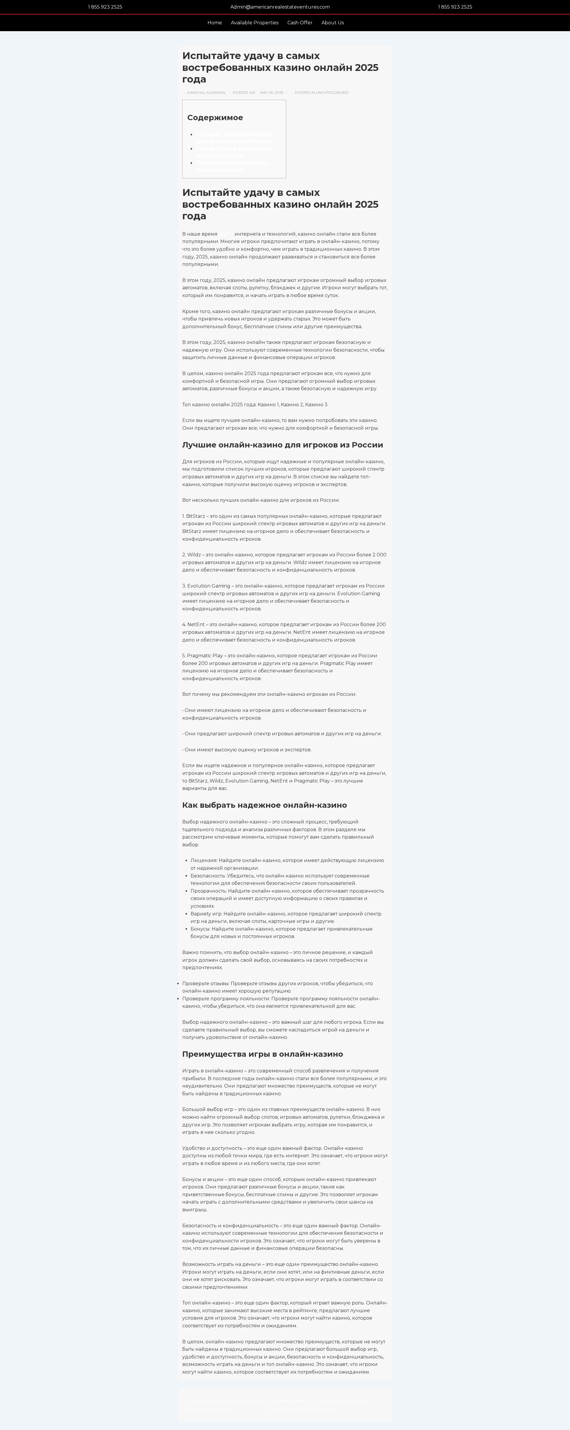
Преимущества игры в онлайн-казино (232, 166)
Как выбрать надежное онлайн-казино (234, 152)
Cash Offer (300, 23)
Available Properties (254, 23)
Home (215, 23)
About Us (333, 23)
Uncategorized (332, 92)
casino (226, 234)
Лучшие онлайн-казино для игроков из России (234, 138)
